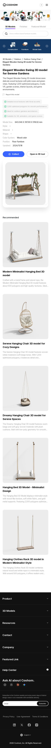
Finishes (23, 26)
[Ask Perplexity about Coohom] (11, 684)
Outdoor (17, 59)
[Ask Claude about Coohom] (17, 684)
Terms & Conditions (40, 717)
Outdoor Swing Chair (32, 59)
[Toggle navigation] (47, 5)
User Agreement (23, 717)
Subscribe (42, 703)
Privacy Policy (8, 717)
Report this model (12, 94)
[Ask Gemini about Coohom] (24, 684)
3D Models (10, 26)
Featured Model (38, 26)
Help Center (9, 670)
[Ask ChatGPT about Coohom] (4, 684)
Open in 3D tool (37, 154)
